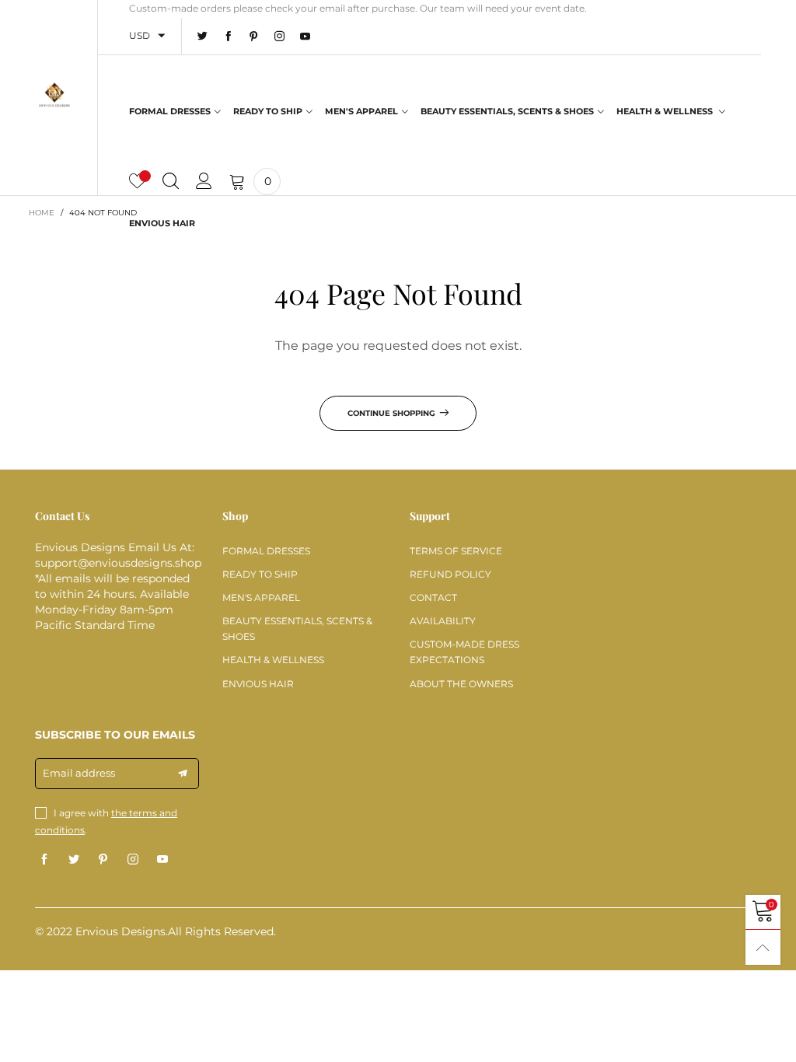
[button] (182, 773)
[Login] (204, 181)
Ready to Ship (267, 111)
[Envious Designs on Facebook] (44, 860)
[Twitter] (202, 36)
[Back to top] (762, 947)
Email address (79, 773)
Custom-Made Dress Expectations (464, 651)
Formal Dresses (170, 111)
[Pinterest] (254, 36)
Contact (433, 597)
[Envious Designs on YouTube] (162, 860)
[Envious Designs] (54, 95)
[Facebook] (228, 36)
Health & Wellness (665, 111)
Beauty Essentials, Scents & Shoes (507, 111)
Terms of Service (456, 551)
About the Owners (461, 684)
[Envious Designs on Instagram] (133, 860)
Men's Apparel (361, 111)
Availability (443, 621)
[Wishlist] (137, 181)
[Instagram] (279, 36)
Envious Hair (162, 223)
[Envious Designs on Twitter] (74, 860)
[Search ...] (170, 181)
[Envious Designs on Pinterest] (103, 860)
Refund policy (450, 574)
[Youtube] (305, 36)
